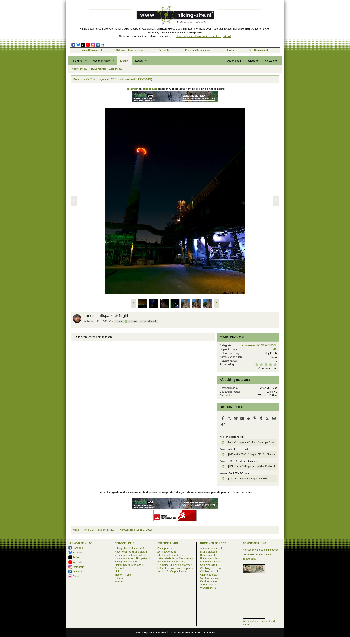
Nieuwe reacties (98, 68)
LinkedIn (98, 45)
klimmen (132, 321)
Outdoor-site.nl (208, 581)
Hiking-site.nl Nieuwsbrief (129, 548)
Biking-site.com (209, 551)
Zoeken (119, 581)
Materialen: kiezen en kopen (130, 50)
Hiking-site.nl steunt (126, 561)
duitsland (119, 321)
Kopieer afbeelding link (232, 436)
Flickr (102, 45)
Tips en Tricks (123, 574)
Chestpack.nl (165, 548)
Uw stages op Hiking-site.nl (130, 554)
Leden (139, 60)
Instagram (93, 45)
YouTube (78, 562)
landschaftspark (148, 321)
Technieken (165, 50)
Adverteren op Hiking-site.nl (131, 551)
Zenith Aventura (167, 551)
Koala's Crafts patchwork (172, 571)
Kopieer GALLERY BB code (234, 473)
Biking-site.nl (207, 554)
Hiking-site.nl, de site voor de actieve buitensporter (175, 15)
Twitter (83, 45)
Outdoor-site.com (210, 577)
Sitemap (119, 577)
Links (118, 571)
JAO (89, 321)
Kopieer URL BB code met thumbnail (239, 461)
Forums (78, 60)
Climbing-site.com (210, 568)
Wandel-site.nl (208, 587)
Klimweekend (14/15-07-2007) (259, 345)
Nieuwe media (79, 68)
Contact (119, 568)
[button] (86, 60)
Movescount (88, 45)
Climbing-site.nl (209, 571)
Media (124, 60)
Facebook (73, 45)
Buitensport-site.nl (210, 561)
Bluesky (78, 45)
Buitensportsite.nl (210, 558)
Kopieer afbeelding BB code (234, 449)
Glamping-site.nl (209, 574)
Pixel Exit (210, 632)
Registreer (131, 88)
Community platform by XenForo (165, 632)
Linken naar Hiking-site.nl (129, 564)
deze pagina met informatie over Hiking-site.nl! (203, 36)
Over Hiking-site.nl (258, 50)
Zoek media (115, 68)
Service (230, 50)
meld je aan (149, 88)
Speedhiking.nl (208, 584)
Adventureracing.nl (211, 548)
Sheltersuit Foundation (171, 554)
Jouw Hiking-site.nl (92, 50)
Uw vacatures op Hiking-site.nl (132, 558)
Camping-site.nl (209, 564)
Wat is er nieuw (101, 60)
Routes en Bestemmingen (198, 50)
